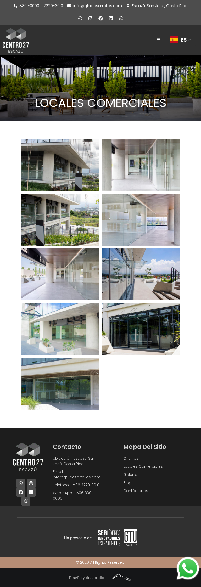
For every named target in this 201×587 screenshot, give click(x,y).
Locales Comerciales (143, 466)
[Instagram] (90, 18)
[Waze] (120, 18)
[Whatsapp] (80, 18)
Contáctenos (135, 490)
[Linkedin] (110, 18)
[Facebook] (100, 18)
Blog (127, 482)
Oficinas (130, 458)
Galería (130, 474)
